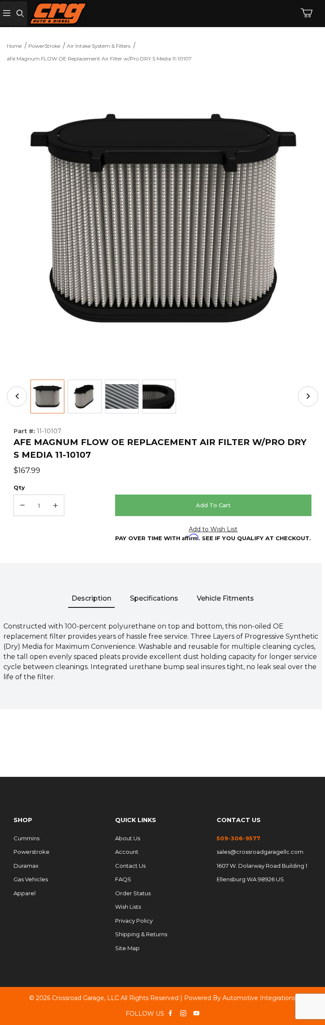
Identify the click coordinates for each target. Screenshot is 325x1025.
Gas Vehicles (31, 879)
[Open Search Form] (20, 13)
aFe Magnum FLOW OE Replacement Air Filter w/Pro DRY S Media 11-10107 (99, 58)
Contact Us (130, 865)
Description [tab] (91, 598)
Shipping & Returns (141, 934)
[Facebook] (170, 1013)
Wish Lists (128, 906)
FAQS (123, 879)
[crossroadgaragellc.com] (135, 13)
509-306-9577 (238, 838)
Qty (19, 487)
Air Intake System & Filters (98, 46)
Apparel (25, 893)
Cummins (26, 838)
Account (126, 851)
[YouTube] (196, 1013)
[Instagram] (183, 1013)
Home (14, 46)
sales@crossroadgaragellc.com (260, 851)
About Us (127, 838)
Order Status (133, 893)
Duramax (26, 865)
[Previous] (17, 396)
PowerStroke (44, 46)
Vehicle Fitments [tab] (225, 598)
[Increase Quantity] (55, 505)
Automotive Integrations (259, 998)
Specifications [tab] (154, 598)
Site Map (127, 948)
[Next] (308, 396)
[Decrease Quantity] (22, 505)
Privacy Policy (134, 920)
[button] (47, 396)
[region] (162, 396)
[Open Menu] (7, 13)
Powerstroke (32, 851)
